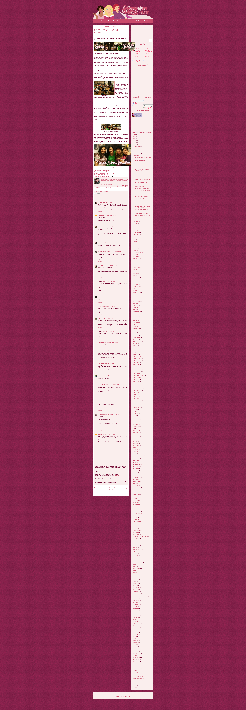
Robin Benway (136, 617)
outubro (137, 151)
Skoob (150, 37)
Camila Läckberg (136, 301)
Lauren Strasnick (137, 511)
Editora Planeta (136, 392)
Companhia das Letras (138, 330)
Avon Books (135, 269)
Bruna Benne (136, 296)
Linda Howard (136, 519)
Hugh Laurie (136, 443)
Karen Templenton (137, 487)
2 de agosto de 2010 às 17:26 (108, 331)
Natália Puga (101, 296)
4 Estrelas (135, 248)
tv (133, 674)
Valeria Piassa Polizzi (137, 680)
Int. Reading (136, 56)
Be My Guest (147, 53)
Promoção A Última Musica (141, 165)
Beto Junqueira (136, 286)
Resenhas (135, 47)
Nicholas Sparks (136, 568)
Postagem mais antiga (121, 488)
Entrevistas (137, 21)
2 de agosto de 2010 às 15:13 (108, 318)
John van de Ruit (136, 479)
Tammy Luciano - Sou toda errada (101, 170)
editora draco (136, 362)
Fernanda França (101, 342)
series (134, 638)
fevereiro (137, 232)
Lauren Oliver (136, 509)
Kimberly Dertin (136, 494)
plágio (134, 595)
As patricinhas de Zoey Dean (141, 162)
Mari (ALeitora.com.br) (103, 251)
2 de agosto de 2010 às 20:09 (109, 363)
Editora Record (136, 396)
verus (134, 682)
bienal (134, 288)
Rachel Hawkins (136, 606)
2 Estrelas (135, 243)
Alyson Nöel (136, 254)
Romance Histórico (137, 621)
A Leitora (100, 39)
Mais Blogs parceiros (142, 118)
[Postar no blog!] (95, 193)
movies (134, 559)
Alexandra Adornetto (138, 252)
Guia (134, 428)
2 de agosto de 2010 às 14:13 (108, 202)
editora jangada (136, 373)
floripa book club (137, 422)
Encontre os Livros (126, 21)
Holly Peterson (136, 439)
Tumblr (147, 37)
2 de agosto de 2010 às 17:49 (112, 342)
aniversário (135, 265)
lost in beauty (136, 532)
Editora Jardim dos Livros (138, 375)
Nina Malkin (135, 570)
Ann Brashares (136, 267)
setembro (137, 153)
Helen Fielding (136, 436)
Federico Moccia (136, 419)
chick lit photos (136, 322)
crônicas (135, 332)
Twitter (133, 37)
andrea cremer (136, 258)
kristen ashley (136, 496)
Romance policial (137, 623)
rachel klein (136, 608)
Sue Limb (135, 655)
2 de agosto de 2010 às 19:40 (112, 350)
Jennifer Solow (136, 466)
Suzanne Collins (136, 657)
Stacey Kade (136, 651)
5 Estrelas (135, 250)
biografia (135, 290)
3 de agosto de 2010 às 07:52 (108, 400)
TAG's (149, 132)
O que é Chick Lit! (112, 21)
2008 (135, 239)
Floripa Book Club (142, 125)
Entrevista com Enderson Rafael (142, 194)
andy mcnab (135, 262)
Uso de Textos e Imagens (138, 678)
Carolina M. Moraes (102, 414)
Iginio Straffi (136, 449)
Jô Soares (135, 472)
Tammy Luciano (136, 659)
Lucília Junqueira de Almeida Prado (140, 536)
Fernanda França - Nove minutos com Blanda (104, 173)
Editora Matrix (136, 381)
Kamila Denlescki (137, 485)
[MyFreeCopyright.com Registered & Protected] (136, 107)
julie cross (135, 483)
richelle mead (136, 612)
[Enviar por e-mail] (94, 193)
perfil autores (136, 591)
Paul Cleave (135, 585)
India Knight (135, 451)
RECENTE (135, 132)
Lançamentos (148, 48)
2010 (135, 144)
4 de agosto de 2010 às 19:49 (109, 434)
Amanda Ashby (136, 256)
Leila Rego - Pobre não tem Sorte (101, 171)
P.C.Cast (135, 581)
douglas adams (136, 347)
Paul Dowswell (136, 587)
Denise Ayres (136, 335)
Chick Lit (135, 320)
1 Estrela (135, 241)
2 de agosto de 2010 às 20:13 (112, 375)
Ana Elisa (100, 242)
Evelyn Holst (136, 413)
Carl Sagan (135, 303)
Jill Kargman (136, 468)
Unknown (100, 434)
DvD (134, 352)
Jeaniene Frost (136, 460)
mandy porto (136, 540)
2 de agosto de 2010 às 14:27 (111, 265)
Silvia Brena (135, 646)
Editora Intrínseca (137, 371)
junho (136, 223)
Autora (142, 30)
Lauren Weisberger (137, 513)
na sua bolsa (136, 564)
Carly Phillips (136, 305)
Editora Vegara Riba (137, 402)
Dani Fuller (100, 363)
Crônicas (147, 56)
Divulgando (135, 343)
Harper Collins (136, 432)
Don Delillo (135, 345)
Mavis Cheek (135, 547)
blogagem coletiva (137, 292)
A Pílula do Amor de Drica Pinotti (142, 172)
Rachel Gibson (136, 604)
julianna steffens (137, 481)
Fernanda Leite (101, 265)
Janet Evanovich (136, 458)
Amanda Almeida (101, 350)
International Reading (138, 455)
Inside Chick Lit (136, 48)
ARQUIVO (142, 132)
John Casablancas (137, 477)
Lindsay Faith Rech (137, 521)
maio (136, 225)
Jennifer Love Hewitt (137, 464)
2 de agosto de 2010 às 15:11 (109, 306)
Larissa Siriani (136, 500)
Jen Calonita (136, 462)
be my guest (135, 279)
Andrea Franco (136, 260)
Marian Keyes (136, 542)
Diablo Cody (135, 339)
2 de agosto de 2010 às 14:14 (111, 215)
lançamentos (103, 187)
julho (136, 221)
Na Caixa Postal (137, 51)
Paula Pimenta (136, 589)
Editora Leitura (136, 379)
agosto (137, 155)
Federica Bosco (136, 417)
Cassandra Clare (137, 315)
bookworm (135, 294)
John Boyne (135, 475)
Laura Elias (135, 502)
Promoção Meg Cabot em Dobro (142, 188)
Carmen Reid (136, 307)
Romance (135, 619)
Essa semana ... (136, 53)
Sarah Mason (136, 632)
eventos (135, 415)
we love (135, 685)
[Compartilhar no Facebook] (98, 193)
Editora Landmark (137, 377)
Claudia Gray (136, 326)
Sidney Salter (136, 644)
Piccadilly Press (136, 593)
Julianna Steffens (100, 176)
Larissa (99, 318)
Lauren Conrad (136, 506)
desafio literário (137, 337)
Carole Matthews (137, 311)
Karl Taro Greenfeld (137, 489)
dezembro (137, 146)
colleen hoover (136, 328)
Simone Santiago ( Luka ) (103, 226)
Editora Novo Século (137, 390)
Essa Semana (136, 411)
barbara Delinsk (136, 277)
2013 (135, 138)
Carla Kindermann (102, 384)
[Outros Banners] (147, 108)
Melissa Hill (135, 553)
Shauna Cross (136, 642)
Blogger (128, 696)
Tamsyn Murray (136, 661)
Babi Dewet (135, 273)
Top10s (134, 670)
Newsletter (143, 37)
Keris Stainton (136, 492)
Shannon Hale (136, 640)
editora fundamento (137, 366)
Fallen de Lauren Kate (140, 160)
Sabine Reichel (136, 627)
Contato (146, 21)
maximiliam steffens (137, 549)
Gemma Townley (136, 426)
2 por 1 (134, 58)
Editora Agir (136, 354)
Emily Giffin (135, 405)
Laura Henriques (137, 504)
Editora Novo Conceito (138, 388)
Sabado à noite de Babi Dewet (141, 209)
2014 (135, 136)
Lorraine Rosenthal (137, 530)
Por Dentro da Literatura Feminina (140, 596)
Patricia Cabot (136, 583)
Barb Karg (135, 275)
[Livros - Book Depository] (136, 61)
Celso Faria (135, 318)
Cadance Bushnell (137, 299)
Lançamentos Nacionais (140, 177)
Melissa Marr (136, 555)
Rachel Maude (136, 610)
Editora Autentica (137, 356)
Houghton (135, 441)
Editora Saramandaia (137, 400)
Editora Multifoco (137, 383)
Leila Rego (100, 306)
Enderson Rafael (101, 375)
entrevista (135, 409)
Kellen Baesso (101, 215)
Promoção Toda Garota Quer (141, 196)
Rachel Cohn (136, 602)
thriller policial (137, 668)
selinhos (135, 636)
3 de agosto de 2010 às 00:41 (112, 384)
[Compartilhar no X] (97, 193)
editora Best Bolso (137, 360)
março (136, 230)
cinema (134, 324)
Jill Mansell (136, 470)
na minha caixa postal (137, 562)
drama (134, 349)
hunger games (136, 445)
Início (95, 21)
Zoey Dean (135, 687)
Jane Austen (135, 456)
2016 (135, 134)
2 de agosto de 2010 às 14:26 (114, 251)
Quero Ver (147, 58)
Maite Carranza (136, 538)
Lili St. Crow (135, 517)
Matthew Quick (136, 545)
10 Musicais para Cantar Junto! (142, 204)
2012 (135, 140)
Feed (140, 37)
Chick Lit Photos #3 (139, 186)
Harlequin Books (137, 430)
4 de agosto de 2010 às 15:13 (113, 414)
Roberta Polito (136, 615)
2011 (135, 142)
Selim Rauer (135, 634)
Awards (135, 271)
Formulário (117, 475)
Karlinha (100, 202)
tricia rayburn (136, 672)
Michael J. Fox (136, 557)
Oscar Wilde (136, 579)
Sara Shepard (136, 629)
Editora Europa (136, 364)
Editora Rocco (136, 398)
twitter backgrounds (138, 676)
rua (134, 625)
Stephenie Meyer (136, 653)
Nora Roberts (136, 572)
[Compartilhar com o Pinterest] (99, 193)
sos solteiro (136, 649)
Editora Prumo (136, 394)
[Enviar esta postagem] (112, 176)
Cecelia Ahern (136, 316)
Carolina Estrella (137, 313)
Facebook (137, 37)
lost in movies (136, 534)
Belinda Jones (136, 282)
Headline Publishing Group (139, 434)
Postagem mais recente (101, 488)
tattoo (134, 663)
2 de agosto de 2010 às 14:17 (115, 226)
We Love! (147, 47)
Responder (100, 211)
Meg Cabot (135, 551)
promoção (135, 598)
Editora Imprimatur (137, 369)
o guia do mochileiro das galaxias (140, 576)
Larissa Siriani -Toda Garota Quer (101, 174)
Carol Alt (135, 309)
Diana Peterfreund (137, 341)
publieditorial (136, 600)
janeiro (137, 234)
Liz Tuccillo (135, 528)
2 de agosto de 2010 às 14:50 (110, 296)
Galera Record (136, 424)
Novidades (108, 187)
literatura (135, 523)
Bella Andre (135, 284)
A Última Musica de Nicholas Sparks (143, 167)
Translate (136, 103)
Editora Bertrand (137, 358)
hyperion (135, 447)
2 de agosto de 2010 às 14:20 (108, 242)
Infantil (135, 453)
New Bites (135, 566)
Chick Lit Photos (148, 51)
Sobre (102, 21)
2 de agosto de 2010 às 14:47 (108, 281)
